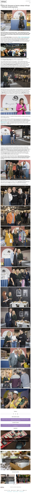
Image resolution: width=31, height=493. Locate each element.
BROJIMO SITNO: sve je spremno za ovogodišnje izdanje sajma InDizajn (7, 479)
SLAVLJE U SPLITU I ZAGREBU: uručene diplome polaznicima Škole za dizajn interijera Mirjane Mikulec (23, 479)
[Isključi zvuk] (24, 56)
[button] (13, 50)
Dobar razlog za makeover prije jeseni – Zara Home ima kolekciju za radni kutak (15, 441)
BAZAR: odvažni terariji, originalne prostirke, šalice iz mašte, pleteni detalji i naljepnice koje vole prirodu (15, 420)
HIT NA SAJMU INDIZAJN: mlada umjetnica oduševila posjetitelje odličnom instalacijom (15, 425)
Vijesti (1, 4)
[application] (13, 50)
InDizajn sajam (15, 459)
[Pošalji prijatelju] (17, 9)
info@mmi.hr (14, 490)
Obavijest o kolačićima (15, 491)
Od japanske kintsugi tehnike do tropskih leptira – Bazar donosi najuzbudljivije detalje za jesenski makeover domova (15, 461)
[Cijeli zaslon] (25, 56)
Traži (29, 2)
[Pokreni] (1, 56)
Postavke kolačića (21, 491)
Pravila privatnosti (9, 491)
